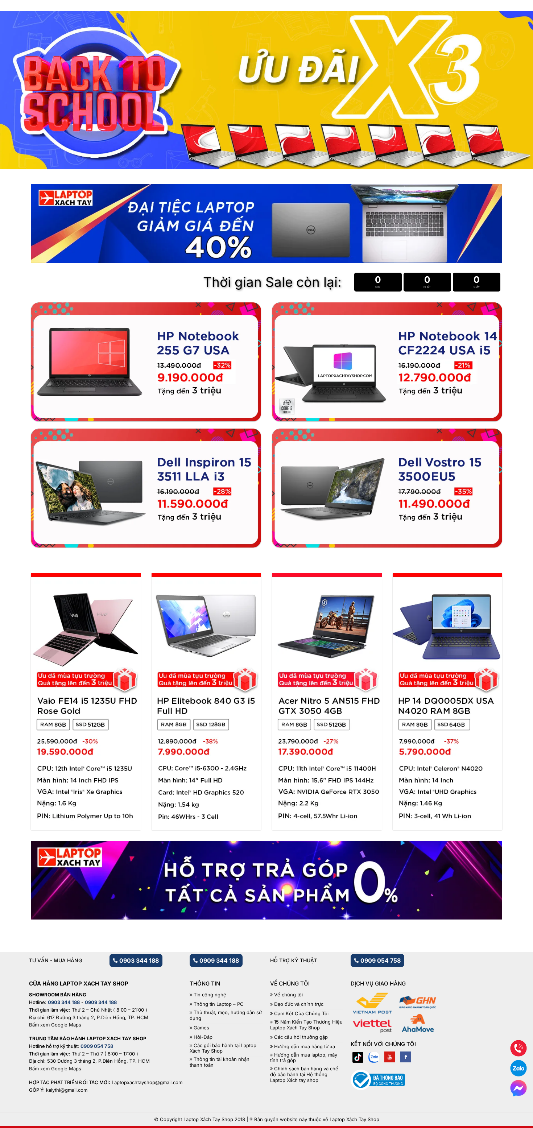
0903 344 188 (138, 960)
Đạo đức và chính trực (298, 1004)
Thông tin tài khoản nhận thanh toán (219, 1062)
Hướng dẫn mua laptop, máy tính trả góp (303, 1057)
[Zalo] (373, 1056)
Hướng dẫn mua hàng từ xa (304, 1046)
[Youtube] (389, 1056)
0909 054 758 (380, 960)
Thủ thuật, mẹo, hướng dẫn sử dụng (226, 1015)
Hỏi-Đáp (203, 1037)
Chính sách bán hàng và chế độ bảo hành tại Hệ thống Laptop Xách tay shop (304, 1074)
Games (201, 1027)
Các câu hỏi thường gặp (301, 1037)
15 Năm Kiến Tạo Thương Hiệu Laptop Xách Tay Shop (306, 1024)
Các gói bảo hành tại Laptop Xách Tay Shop (223, 1048)
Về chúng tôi (288, 994)
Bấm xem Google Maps (55, 1025)
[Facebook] (405, 1056)
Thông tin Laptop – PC (219, 1004)
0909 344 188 (218, 960)
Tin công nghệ (210, 994)
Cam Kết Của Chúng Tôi (301, 1013)
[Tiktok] (357, 1056)
